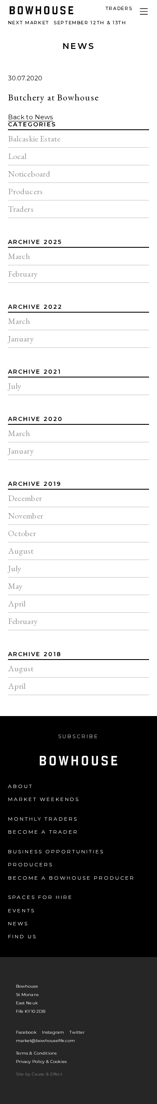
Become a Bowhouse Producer (71, 878)
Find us (22, 936)
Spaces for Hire (40, 897)
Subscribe (78, 736)
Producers (30, 864)
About (20, 786)
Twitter (77, 1032)
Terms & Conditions (36, 1053)
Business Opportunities (56, 851)
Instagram (53, 1032)
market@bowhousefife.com (45, 1040)
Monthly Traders (43, 819)
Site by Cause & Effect (39, 1074)
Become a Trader (43, 832)
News (78, 46)
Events (21, 910)
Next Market (67, 23)
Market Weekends (44, 799)
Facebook (26, 1032)
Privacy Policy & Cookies (41, 1061)
